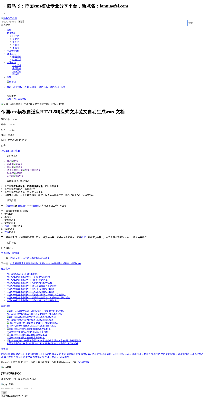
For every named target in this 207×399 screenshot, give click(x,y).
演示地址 (15, 150)
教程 (83, 237)
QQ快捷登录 (36, 354)
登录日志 (56, 357)
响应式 (36, 205)
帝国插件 (16, 56)
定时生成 (61, 354)
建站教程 (11, 62)
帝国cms (10, 205)
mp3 (192, 354)
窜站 (163, 354)
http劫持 (47, 354)
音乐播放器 (183, 354)
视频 (7, 226)
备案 (27, 354)
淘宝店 (12, 82)
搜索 (7, 232)
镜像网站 (155, 354)
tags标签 (65, 357)
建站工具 (11, 53)
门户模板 (15, 253)
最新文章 (5, 268)
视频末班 (136, 354)
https (175, 354)
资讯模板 (92, 354)
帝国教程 (16, 68)
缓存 (54, 354)
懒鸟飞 (27, 362)
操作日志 (46, 357)
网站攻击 (70, 354)
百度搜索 (27, 357)
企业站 (15, 39)
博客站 (15, 42)
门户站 (15, 36)
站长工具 (16, 59)
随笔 (9, 77)
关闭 (4, 393)
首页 (9, 30)
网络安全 (16, 74)
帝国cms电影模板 (115, 354)
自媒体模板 (81, 354)
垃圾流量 (101, 354)
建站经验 (16, 65)
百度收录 (37, 357)
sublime (128, 354)
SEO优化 (16, 71)
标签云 (4, 349)
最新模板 (5, 306)
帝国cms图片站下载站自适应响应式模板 (30, 258)
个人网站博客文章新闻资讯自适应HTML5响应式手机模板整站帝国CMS (45, 263)
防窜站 (169, 354)
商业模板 (11, 33)
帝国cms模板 (13, 50)
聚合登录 (20, 354)
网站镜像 (5, 354)
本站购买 (6, 150)
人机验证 (18, 357)
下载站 (15, 48)
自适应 (21, 205)
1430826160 (83, 362)
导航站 (15, 45)
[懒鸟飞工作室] (9, 18)
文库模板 (5, 253)
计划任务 (146, 354)
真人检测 (8, 357)
